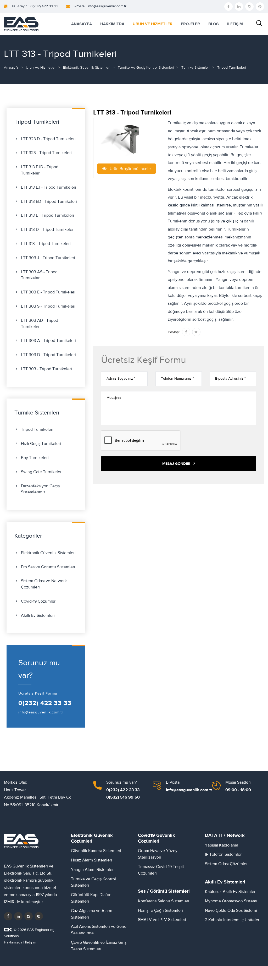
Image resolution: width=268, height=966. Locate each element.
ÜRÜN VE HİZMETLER (152, 23)
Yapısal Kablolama (221, 845)
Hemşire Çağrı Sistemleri (160, 910)
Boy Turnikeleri (35, 457)
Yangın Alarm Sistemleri (93, 869)
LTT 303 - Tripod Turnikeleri (46, 369)
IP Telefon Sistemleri (224, 854)
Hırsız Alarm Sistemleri (91, 860)
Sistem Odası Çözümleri (227, 863)
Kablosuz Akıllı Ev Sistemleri (230, 891)
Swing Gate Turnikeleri (42, 471)
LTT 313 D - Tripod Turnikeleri (48, 229)
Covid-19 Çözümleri (39, 601)
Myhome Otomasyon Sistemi (231, 901)
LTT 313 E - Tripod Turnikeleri (47, 215)
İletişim (30, 942)
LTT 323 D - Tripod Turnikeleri (48, 138)
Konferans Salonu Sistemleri (163, 901)
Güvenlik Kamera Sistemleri (96, 850)
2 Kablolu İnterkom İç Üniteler (232, 920)
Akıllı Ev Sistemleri (38, 615)
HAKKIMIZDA (112, 23)
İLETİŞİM (235, 23)
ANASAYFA (81, 23)
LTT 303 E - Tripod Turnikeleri (48, 292)
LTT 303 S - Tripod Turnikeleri (48, 306)
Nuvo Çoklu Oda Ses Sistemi (231, 910)
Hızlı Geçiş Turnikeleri (41, 443)
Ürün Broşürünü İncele (129, 168)
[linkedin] (239, 6)
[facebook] (228, 6)
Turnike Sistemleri (195, 67)
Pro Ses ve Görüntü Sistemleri (48, 567)
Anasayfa (11, 67)
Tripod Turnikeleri (37, 429)
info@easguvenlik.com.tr (40, 712)
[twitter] (18, 916)
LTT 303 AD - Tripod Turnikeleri (39, 323)
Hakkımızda (13, 942)
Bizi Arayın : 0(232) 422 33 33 (34, 6)
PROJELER (190, 23)
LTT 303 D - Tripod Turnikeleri (48, 354)
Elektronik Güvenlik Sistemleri (86, 67)
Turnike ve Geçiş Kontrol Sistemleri (146, 67)
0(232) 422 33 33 (44, 703)
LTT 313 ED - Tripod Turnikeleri (49, 201)
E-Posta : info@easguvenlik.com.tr (99, 6)
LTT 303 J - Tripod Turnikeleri (48, 257)
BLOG (213, 23)
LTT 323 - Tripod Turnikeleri (46, 152)
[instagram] (249, 6)
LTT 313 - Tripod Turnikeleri (46, 243)
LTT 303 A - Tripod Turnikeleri (48, 340)
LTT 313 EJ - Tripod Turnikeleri (48, 187)
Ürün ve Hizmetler (40, 67)
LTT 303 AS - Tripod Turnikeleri (39, 275)
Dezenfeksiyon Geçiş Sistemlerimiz (40, 489)
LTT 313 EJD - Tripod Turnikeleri (39, 170)
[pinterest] (260, 6)
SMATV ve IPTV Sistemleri (162, 919)
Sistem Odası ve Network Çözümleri (44, 584)
